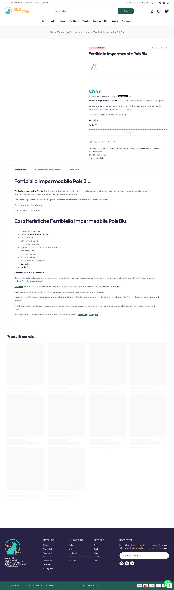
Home (53, 32)
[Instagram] (168, 3)
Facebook (82, 314)
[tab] (20, 169)
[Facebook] (160, 3)
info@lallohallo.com (11, 566)
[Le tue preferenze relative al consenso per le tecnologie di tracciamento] (169, 585)
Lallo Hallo (19, 286)
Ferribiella (99, 158)
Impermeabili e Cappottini (150, 148)
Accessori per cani (83, 32)
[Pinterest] (164, 3)
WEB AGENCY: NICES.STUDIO (89, 586)
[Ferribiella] (94, 73)
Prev (155, 48)
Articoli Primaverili (132, 148)
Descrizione (20, 169)
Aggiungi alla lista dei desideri (105, 142)
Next (162, 48)
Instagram (93, 314)
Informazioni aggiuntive (47, 169)
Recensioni (73, 169)
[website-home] (21, 11)
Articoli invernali (118, 148)
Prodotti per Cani (65, 32)
